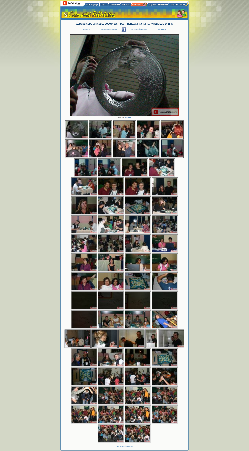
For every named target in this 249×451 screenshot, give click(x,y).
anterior (86, 29)
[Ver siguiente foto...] (124, 115)
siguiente (162, 29)
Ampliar (127, 117)
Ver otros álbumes (125, 447)
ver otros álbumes (109, 29)
